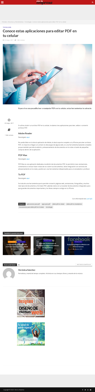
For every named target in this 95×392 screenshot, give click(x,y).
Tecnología (28, 22)
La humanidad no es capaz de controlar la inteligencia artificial (17, 245)
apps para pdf (46, 204)
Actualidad (12, 242)
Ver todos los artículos (84, 264)
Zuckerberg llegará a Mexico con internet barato (78, 245)
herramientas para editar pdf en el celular (31, 207)
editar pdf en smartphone (74, 204)
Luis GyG (89, 199)
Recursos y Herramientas (15, 22)
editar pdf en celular (58, 204)
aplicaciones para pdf (33, 204)
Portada (4, 22)
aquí (27, 137)
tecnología (49, 207)
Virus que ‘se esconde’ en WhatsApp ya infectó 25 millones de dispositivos (47, 245)
